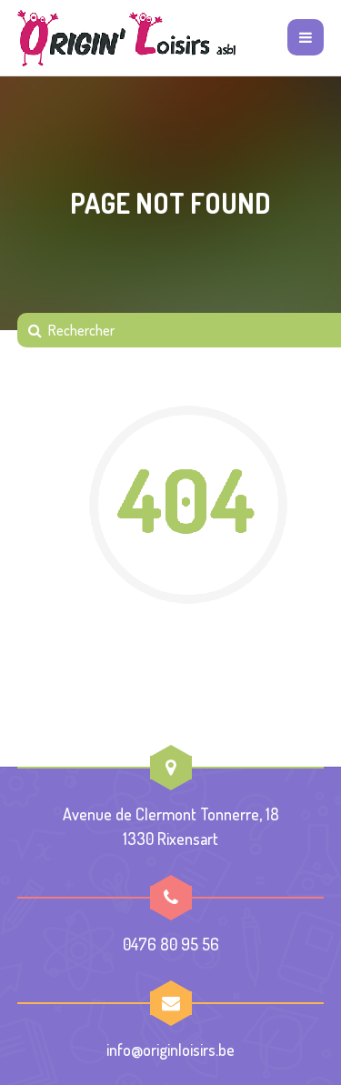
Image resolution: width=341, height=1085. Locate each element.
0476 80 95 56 (171, 944)
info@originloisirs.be (170, 1050)
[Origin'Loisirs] (126, 37)
